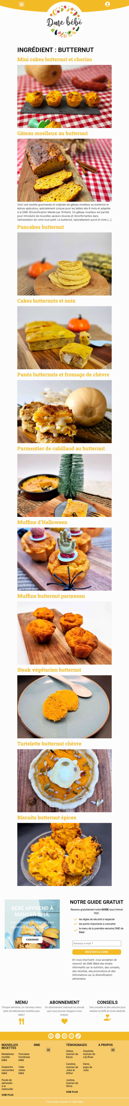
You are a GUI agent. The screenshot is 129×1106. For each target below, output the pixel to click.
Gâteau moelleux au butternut (52, 133)
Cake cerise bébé (22, 1069)
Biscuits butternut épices (46, 817)
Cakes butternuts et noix (46, 300)
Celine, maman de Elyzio (72, 1054)
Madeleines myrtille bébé (8, 1057)
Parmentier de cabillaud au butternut (61, 448)
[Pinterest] (64, 1036)
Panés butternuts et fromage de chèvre (63, 374)
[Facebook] (50, 1036)
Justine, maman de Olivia (72, 1083)
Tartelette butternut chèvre (49, 743)
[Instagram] (57, 1036)
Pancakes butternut (40, 226)
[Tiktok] (78, 1036)
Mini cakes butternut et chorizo (54, 59)
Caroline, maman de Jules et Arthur (72, 1069)
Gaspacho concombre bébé (8, 1069)
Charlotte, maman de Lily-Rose (89, 1054)
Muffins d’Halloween (42, 522)
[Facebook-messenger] (71, 1036)
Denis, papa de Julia (87, 1067)
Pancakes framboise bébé (24, 1057)
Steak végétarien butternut (49, 669)
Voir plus (7, 1095)
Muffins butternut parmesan (51, 595)
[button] (21, 4)
